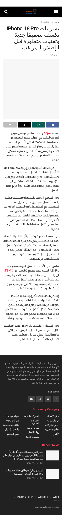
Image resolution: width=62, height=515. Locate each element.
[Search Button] (6, 12)
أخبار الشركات (52, 425)
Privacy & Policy (25, 497)
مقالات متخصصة (11, 425)
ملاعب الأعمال (12, 429)
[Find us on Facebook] (56, 399)
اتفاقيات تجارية (52, 429)
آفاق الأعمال (45, 22)
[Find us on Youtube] (31, 399)
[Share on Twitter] (24, 125)
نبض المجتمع (13, 434)
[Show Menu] (56, 12)
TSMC (9, 270)
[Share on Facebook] (53, 125)
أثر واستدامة (53, 420)
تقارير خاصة (33, 427)
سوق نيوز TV (12, 416)
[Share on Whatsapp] (38, 125)
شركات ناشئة (12, 420)
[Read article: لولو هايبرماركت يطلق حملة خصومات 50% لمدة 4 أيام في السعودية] (52, 474)
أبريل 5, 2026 (52, 54)
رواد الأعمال (33, 432)
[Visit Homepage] (31, 11)
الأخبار (56, 434)
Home (56, 22)
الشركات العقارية (34, 422)
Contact (55, 500)
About (56, 497)
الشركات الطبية (31, 416)
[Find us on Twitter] (48, 399)
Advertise (43, 497)
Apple (47, 133)
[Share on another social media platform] (10, 125)
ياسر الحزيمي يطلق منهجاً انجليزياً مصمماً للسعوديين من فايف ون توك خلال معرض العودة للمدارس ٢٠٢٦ (23, 455)
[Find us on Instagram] (39, 399)
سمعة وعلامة (32, 436)
